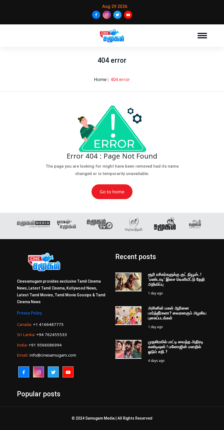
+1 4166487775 (48, 324)
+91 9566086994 (45, 345)
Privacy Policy (29, 313)
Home (100, 79)
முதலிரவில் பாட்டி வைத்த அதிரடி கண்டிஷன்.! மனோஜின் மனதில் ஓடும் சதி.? (175, 346)
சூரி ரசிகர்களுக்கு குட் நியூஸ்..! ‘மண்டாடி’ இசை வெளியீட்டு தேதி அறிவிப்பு (176, 279)
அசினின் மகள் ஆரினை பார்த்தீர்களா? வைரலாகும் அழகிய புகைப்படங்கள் (177, 313)
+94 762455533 (51, 334)
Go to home (112, 192)
